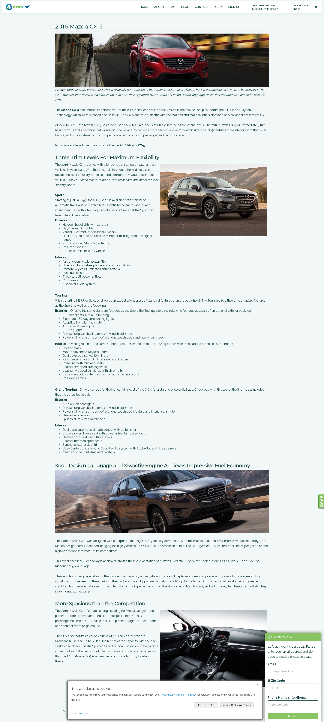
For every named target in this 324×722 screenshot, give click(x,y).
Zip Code (277, 680)
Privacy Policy (79, 713)
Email (272, 664)
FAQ (173, 7)
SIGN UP (234, 7)
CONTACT (201, 7)
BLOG (185, 7)
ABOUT (159, 7)
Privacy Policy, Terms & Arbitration (177, 694)
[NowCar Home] (18, 7)
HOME (144, 7)
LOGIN (218, 7)
